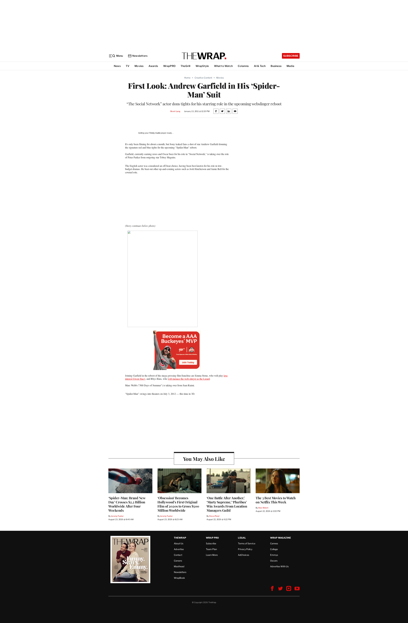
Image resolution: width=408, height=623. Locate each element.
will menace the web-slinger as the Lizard (189, 378)
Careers (178, 560)
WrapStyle (202, 66)
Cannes (274, 543)
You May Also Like (204, 458)
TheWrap (180, 537)
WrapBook (179, 577)
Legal (242, 537)
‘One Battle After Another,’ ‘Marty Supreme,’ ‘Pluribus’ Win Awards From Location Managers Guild (227, 504)
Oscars (273, 560)
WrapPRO (169, 66)
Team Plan (211, 549)
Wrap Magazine (280, 537)
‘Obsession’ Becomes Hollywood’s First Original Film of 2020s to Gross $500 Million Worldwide (178, 504)
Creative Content (203, 77)
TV (127, 66)
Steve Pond (214, 516)
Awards (153, 66)
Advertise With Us (279, 566)
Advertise (179, 549)
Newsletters (139, 55)
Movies (139, 66)
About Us (178, 543)
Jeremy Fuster (117, 516)
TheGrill (185, 66)
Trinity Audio (154, 133)
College (274, 549)
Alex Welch (263, 508)
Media (290, 66)
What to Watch (223, 66)
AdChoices (243, 555)
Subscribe (290, 55)
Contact (178, 555)
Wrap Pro (212, 537)
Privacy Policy (245, 549)
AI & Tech (260, 66)
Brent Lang (175, 111)
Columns (243, 66)
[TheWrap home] (204, 56)
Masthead (179, 566)
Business (276, 66)
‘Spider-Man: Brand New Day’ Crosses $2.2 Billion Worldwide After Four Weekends (126, 504)
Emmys (274, 555)
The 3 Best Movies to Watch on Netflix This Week (275, 500)
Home (187, 77)
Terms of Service (246, 543)
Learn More (212, 555)
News (117, 66)
